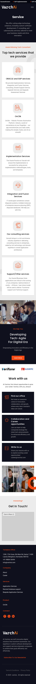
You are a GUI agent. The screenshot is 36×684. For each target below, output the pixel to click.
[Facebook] (4, 616)
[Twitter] (9, 616)
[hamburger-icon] (32, 7)
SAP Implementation (20, 1)
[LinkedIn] (13, 616)
